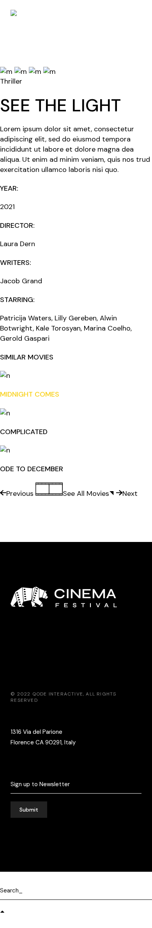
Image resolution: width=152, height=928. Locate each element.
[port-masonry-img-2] (7, 71)
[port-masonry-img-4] (49, 71)
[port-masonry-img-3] (36, 71)
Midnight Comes (29, 394)
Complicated (24, 431)
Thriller (11, 81)
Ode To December (31, 469)
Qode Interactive (57, 694)
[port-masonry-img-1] (21, 71)
